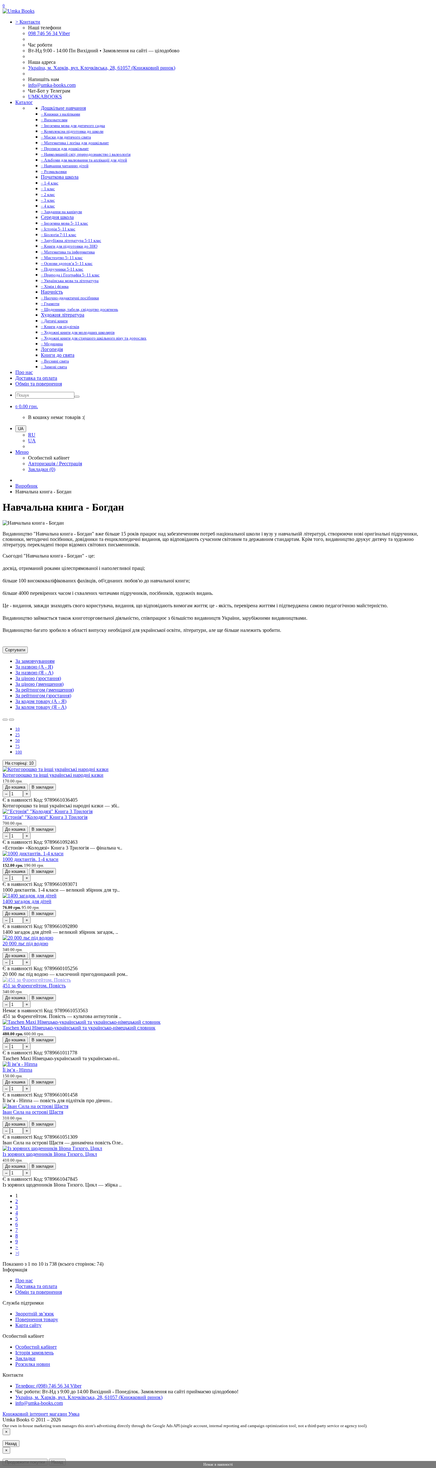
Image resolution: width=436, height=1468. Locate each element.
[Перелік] (5, 720)
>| (17, 1253)
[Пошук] (76, 397)
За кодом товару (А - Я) (40, 701)
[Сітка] (11, 720)
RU (31, 435)
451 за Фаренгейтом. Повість (34, 985)
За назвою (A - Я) (34, 667)
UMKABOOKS (45, 96)
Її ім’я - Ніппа (17, 1070)
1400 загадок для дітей (27, 901)
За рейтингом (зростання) (43, 695)
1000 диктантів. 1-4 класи (30, 859)
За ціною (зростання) (38, 678)
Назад (11, 1443)
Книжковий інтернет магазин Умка (41, 1414)
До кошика (15, 787)
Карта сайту (28, 1325)
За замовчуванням (35, 661)
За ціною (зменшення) (39, 684)
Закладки (25, 1358)
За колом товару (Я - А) (40, 707)
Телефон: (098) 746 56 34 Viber (48, 1386)
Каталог (24, 102)
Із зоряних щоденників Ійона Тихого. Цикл (50, 1154)
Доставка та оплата (36, 378)
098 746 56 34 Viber (49, 33)
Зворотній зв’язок (34, 1313)
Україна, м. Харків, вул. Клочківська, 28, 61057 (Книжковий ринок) (101, 68)
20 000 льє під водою (25, 943)
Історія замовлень (34, 1352)
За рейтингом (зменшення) (44, 690)
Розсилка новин (32, 1364)
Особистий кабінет (36, 1347)
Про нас (24, 372)
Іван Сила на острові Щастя (33, 1112)
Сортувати (15, 650)
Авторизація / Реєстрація (55, 463)
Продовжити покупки (25, 1462)
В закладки (42, 787)
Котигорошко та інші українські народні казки (53, 775)
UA (32, 440)
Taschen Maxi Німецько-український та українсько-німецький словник (79, 1027)
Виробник (26, 486)
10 (19, 763)
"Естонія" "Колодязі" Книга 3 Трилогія (45, 817)
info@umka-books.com (52, 85)
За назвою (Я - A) (34, 672)
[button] (26, 406)
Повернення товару (36, 1319)
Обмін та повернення (38, 383)
